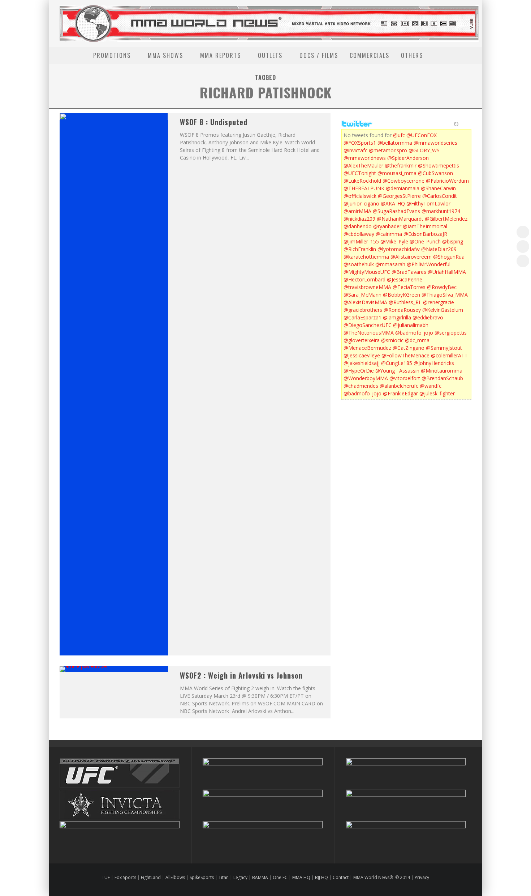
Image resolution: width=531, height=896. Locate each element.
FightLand (151, 877)
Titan (224, 877)
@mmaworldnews (365, 157)
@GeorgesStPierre (399, 195)
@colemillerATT (449, 355)
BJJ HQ (321, 877)
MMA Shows (165, 55)
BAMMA (260, 877)
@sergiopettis (451, 332)
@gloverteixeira (362, 340)
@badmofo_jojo (414, 332)
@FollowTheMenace (405, 355)
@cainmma (389, 233)
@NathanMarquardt (400, 218)
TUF (106, 877)
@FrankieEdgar (400, 393)
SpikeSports (202, 877)
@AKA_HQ (393, 203)
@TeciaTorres (409, 287)
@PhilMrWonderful (428, 264)
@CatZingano (408, 347)
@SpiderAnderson (408, 157)
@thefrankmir (400, 165)
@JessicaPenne (404, 279)
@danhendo (358, 226)
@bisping (452, 241)
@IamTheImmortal (425, 226)
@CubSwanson (435, 173)
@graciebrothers (363, 309)
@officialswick (360, 195)
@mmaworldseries (435, 142)
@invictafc (355, 150)
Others (412, 55)
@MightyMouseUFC (367, 271)
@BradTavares (409, 271)
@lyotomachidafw (398, 249)
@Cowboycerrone (403, 180)
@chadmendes (361, 385)
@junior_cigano (361, 203)
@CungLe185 (396, 363)
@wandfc (430, 385)
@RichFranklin (360, 249)
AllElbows (175, 877)
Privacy (422, 877)
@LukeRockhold (362, 180)
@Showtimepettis (438, 165)
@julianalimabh (410, 325)
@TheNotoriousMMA (369, 332)
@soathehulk (359, 264)
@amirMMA (357, 211)
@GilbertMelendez (446, 218)
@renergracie (438, 302)
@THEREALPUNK (364, 188)
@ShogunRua (449, 256)
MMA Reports (220, 55)
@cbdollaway (359, 233)
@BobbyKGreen (401, 294)
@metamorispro (388, 150)
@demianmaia (402, 188)
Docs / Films (318, 55)
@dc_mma (417, 340)
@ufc (399, 135)
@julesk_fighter (437, 393)
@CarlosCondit (439, 195)
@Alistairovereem (411, 256)
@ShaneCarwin (438, 188)
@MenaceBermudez (367, 347)
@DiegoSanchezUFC (368, 325)
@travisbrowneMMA (367, 287)
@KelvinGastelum (442, 309)
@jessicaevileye (362, 355)
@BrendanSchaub (442, 378)
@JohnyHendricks (434, 363)
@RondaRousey (402, 309)
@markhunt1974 (441, 211)
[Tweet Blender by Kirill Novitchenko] (464, 124)
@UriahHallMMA (447, 271)
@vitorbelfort (404, 378)
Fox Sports (124, 877)
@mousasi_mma (396, 173)
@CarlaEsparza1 (362, 317)
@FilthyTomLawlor (428, 203)
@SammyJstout (444, 347)
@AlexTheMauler (363, 165)
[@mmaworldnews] (523, 232)
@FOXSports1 (360, 142)
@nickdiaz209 (359, 218)
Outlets (270, 55)
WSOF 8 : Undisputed (213, 121)
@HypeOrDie (359, 370)
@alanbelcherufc (399, 385)
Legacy (240, 877)
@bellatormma (394, 142)
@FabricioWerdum (447, 180)
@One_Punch (425, 241)
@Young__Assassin (397, 370)
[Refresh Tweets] (456, 124)
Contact (341, 877)
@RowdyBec (442, 287)
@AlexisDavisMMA (365, 302)
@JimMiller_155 (361, 241)
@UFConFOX (421, 135)
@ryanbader (387, 226)
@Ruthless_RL (405, 302)
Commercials (369, 55)
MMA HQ (301, 877)
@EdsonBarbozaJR (425, 233)
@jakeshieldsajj (362, 363)
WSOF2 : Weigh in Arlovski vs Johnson (241, 675)
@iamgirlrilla (397, 317)
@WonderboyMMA (366, 378)
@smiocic (392, 340)
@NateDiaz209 (439, 249)
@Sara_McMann (362, 294)
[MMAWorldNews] (523, 246)
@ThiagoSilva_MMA (445, 294)
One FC (280, 877)
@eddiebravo (428, 317)
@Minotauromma (441, 370)
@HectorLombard (364, 279)
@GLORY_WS (424, 150)
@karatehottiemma (366, 256)
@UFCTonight (360, 173)
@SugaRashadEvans (396, 211)
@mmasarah (390, 264)
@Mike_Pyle (394, 241)
